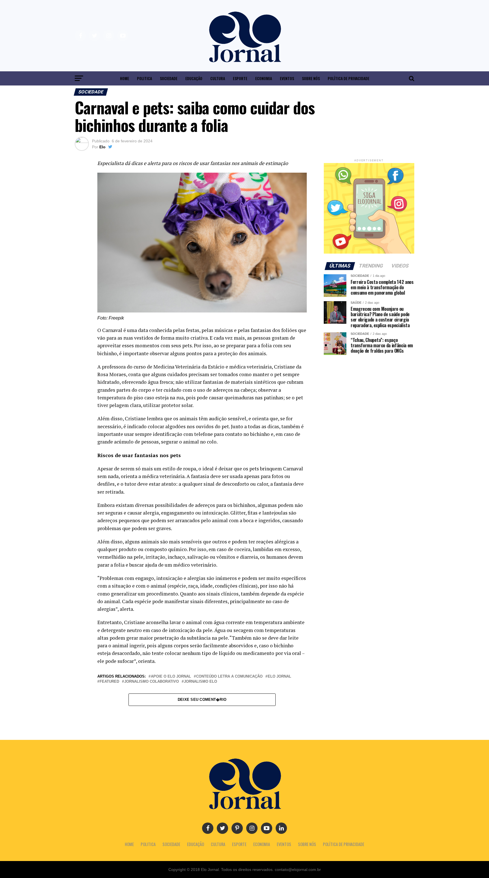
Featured (109, 682)
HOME (124, 78)
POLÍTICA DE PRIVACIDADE (348, 78)
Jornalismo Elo (200, 682)
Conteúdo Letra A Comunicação (229, 676)
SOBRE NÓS (311, 78)
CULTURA (217, 78)
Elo (102, 147)
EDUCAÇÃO (193, 78)
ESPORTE (240, 78)
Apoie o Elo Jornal (171, 676)
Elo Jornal (279, 676)
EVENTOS (287, 78)
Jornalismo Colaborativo (151, 682)
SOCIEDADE (168, 78)
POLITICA (144, 78)
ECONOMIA (263, 78)
